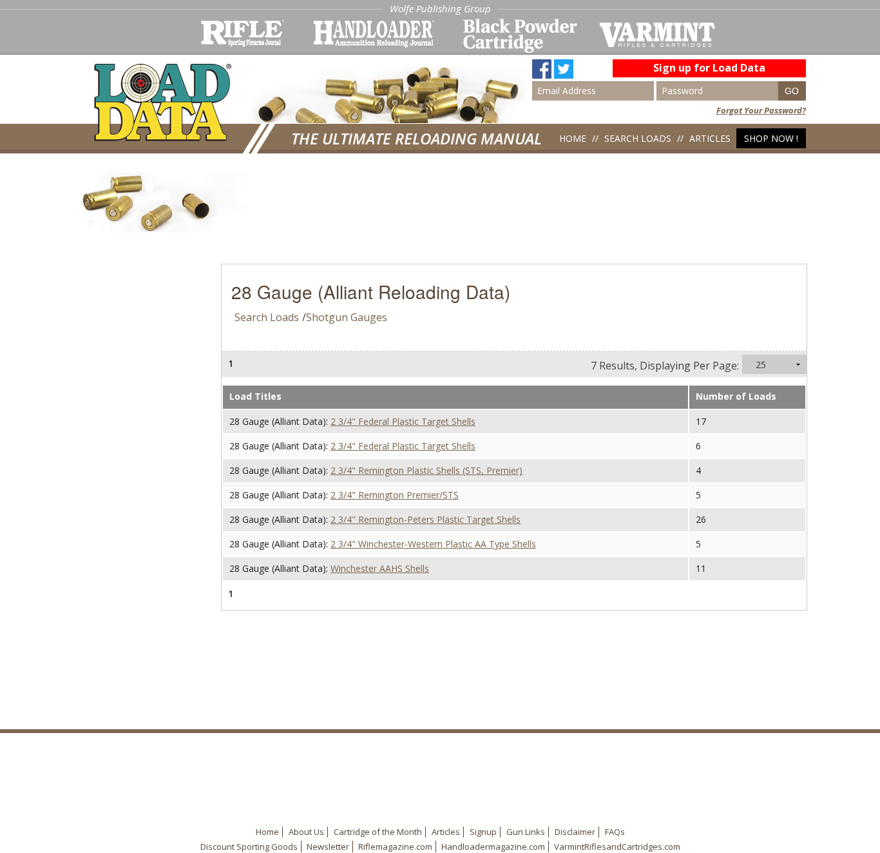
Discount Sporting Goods (249, 846)
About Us (306, 832)
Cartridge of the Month (378, 832)
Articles (710, 138)
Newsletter (328, 846)
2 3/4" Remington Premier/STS (394, 495)
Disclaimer (575, 832)
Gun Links (525, 832)
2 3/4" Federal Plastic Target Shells (402, 421)
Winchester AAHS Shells (379, 568)
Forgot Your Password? (761, 110)
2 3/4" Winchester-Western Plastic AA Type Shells (433, 544)
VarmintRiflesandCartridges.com (617, 846)
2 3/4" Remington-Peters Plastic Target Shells (425, 519)
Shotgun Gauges (346, 317)
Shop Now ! (771, 138)
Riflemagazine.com (395, 846)
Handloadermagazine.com (493, 846)
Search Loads (637, 138)
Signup (483, 832)
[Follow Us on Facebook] (541, 64)
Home (572, 138)
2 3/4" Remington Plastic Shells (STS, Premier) (426, 470)
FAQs (615, 832)
